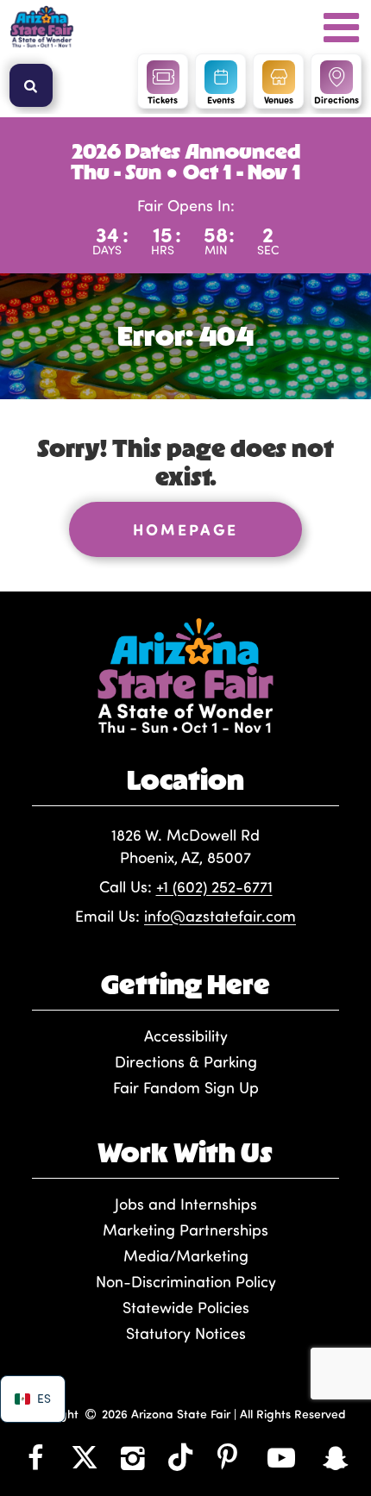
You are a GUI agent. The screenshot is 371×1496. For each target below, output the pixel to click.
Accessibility (186, 1035)
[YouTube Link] (280, 1456)
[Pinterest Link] (227, 1456)
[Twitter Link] (84, 1456)
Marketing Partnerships (185, 1229)
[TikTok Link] (180, 1456)
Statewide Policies (186, 1307)
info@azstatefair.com (220, 915)
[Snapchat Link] (335, 1456)
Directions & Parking (186, 1061)
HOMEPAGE (185, 529)
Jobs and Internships (186, 1203)
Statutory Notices (186, 1333)
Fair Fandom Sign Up (186, 1087)
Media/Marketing (185, 1255)
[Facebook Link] (35, 1456)
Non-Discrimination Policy (186, 1281)
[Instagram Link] (133, 1456)
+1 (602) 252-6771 (214, 886)
